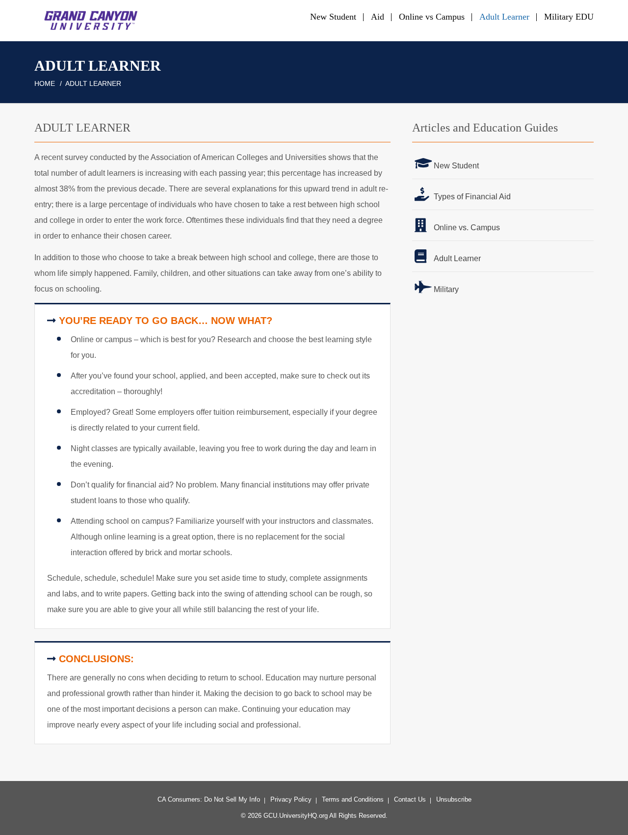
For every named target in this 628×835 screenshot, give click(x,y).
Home (44, 83)
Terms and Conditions (353, 799)
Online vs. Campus (467, 227)
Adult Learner (504, 16)
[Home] (87, 20)
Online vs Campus (432, 16)
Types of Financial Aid (472, 196)
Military (446, 289)
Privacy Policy (291, 799)
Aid (377, 16)
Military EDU (569, 16)
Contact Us (410, 799)
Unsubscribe (453, 799)
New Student (333, 16)
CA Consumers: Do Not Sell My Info (208, 799)
